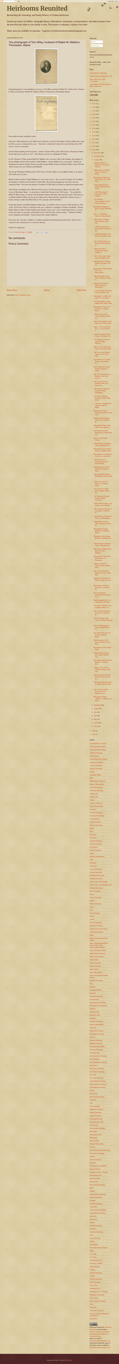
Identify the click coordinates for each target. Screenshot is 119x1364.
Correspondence (95, 819)
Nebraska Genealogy (96, 1050)
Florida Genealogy (95, 850)
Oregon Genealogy (96, 1116)
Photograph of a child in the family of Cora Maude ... (102, 297)
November (97, 156)
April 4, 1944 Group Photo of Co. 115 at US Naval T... (102, 329)
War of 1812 (94, 1285)
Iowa (91, 910)
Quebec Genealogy (96, 1160)
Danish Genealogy (95, 822)
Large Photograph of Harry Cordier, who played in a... (103, 335)
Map (91, 984)
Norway (92, 1090)
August (96, 708)
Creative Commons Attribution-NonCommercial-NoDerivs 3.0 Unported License (100, 1334)
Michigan (93, 1018)
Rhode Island (94, 1182)
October (96, 160)
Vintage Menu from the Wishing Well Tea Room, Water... (102, 187)
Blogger (69, 1360)
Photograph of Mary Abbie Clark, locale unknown (102, 426)
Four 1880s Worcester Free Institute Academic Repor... (102, 635)
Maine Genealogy (95, 966)
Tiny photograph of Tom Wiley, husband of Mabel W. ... (102, 278)
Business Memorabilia (97, 784)
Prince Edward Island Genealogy (100, 1150)
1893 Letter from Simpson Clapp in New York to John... (102, 354)
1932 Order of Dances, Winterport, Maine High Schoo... (102, 398)
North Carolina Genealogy (98, 1084)
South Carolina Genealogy (98, 1210)
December (97, 153)
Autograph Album (95, 775)
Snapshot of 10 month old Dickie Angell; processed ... (102, 580)
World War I (94, 1319)
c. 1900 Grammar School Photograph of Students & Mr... (102, 229)
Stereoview (93, 1216)
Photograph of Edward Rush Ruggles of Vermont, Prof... (103, 662)
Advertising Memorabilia (97, 746)
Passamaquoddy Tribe (96, 1122)
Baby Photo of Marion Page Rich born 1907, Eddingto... (102, 551)
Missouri (92, 1037)
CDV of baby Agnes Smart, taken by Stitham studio (102, 257)
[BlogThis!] (42, 232)
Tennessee (93, 1229)
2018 (94, 121)
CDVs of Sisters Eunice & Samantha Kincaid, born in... (102, 243)
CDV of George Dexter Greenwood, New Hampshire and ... (101, 691)
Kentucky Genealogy (96, 926)
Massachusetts (94, 999)
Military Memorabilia (96, 1024)
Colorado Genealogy (96, 812)
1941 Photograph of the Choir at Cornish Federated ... (103, 620)
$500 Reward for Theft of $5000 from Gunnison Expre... (102, 469)
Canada (92, 800)
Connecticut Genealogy (97, 816)
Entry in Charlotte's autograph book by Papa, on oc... (102, 595)
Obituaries (93, 1100)
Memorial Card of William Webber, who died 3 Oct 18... (102, 263)
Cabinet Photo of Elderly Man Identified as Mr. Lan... (101, 221)
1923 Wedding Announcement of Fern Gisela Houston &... (102, 201)
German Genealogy (96, 872)
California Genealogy (96, 790)
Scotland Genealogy (96, 1204)
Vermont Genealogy (96, 1273)
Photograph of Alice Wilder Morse (102, 648)
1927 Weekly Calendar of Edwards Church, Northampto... (102, 391)
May (95, 719)
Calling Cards (94, 797)
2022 (94, 107)
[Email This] (41, 232)
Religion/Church (95, 1169)
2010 (94, 150)
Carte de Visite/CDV (96, 803)
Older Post (81, 290)
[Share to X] (44, 232)
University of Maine (96, 1263)
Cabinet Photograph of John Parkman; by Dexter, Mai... (103, 322)
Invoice (92, 907)
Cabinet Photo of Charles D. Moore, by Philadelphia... (103, 517)
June (95, 716)
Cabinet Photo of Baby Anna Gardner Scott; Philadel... (103, 504)
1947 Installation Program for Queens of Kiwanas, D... (102, 613)
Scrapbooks (93, 1207)
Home (47, 290)
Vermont (92, 1270)
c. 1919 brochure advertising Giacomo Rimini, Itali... (103, 291)
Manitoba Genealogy (96, 980)
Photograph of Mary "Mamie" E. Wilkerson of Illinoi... (102, 699)
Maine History (94, 969)
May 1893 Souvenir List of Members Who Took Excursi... (102, 376)
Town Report (94, 1244)
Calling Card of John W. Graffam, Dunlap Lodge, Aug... (102, 669)
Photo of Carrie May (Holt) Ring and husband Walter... (103, 348)
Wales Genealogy (95, 1282)
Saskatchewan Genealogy (98, 1194)
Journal (92, 919)
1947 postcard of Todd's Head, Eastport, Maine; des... (102, 491)
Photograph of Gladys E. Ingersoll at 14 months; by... (102, 587)
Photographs (93, 1138)
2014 (94, 135)
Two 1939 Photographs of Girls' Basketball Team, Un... (102, 627)
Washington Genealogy (97, 1295)
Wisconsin (93, 1307)
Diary (91, 831)
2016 (94, 128)
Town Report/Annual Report (99, 1248)
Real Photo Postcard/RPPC (98, 1166)
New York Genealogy (96, 1078)
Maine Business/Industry (97, 953)
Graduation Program (96, 878)
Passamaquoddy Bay (96, 1119)
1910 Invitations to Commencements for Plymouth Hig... (101, 461)
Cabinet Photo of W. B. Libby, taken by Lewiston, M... (102, 523)
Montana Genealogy (96, 1043)
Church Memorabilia (96, 806)
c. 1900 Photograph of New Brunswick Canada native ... (102, 236)
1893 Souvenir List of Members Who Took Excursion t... (101, 383)
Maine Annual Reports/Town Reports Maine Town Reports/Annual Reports (99, 945)
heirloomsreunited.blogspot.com (100, 1341)
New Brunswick (95, 1053)
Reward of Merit (95, 1178)
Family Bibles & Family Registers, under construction (101, 85)
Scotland (92, 1200)
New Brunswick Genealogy (98, 1056)
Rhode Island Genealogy (97, 1185)
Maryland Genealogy (96, 996)
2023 (94, 104)
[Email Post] (37, 232)
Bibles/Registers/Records (97, 781)
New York (93, 1075)
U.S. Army (93, 1254)
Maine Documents (95, 963)
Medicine (93, 1009)
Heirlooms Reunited (37, 8)
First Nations (94, 847)
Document (93, 834)
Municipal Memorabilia (97, 1046)
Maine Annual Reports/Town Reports (99, 939)
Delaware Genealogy (96, 825)
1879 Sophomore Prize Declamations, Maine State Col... (103, 433)
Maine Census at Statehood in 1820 (101, 76)
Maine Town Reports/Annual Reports (99, 976)
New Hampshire (95, 1059)
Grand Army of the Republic (99, 882)
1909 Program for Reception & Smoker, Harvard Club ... (103, 684)
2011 (94, 146)
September (97, 705)
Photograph (93, 1131)
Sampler (92, 1191)
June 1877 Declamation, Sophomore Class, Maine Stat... (102, 573)
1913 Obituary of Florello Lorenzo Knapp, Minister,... (102, 341)
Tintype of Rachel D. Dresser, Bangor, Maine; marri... (102, 565)
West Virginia (94, 1298)
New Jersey (93, 1065)
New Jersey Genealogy (97, 1068)
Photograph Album (96, 1134)
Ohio (91, 1103)
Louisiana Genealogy (96, 932)
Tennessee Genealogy (96, 1232)
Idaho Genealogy (95, 891)
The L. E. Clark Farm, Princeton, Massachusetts (102, 215)
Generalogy (93, 866)
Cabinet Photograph (96, 787)
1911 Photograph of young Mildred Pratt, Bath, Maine (103, 302)
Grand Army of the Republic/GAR (101, 885)
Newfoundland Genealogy (98, 1081)
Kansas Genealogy (95, 922)
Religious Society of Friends (99, 1172)
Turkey (92, 1251)
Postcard (92, 1147)
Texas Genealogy (95, 1238)
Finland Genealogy (96, 844)
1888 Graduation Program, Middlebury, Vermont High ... (103, 476)
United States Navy (96, 1260)
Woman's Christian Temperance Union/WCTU (100, 1315)
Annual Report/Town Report (99, 759)
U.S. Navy (93, 1257)
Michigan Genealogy (96, 1021)
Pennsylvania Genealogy (97, 1128)
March (96, 726)
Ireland (92, 916)
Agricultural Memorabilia (98, 750)
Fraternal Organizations (97, 856)
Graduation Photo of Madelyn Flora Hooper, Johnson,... (102, 165)
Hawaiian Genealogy (96, 888)
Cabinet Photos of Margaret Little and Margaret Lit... (102, 444)
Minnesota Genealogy (96, 1031)
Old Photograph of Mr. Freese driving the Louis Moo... (102, 642)
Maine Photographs (96, 972)
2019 (94, 118)
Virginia (92, 1276)
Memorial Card (94, 1012)
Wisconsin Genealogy (96, 1310)
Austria (92, 772)
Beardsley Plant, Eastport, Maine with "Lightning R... (102, 420)
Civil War (93, 809)
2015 (94, 132)
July (95, 712)
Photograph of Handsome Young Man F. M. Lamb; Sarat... (102, 179)
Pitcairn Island (94, 1141)
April (96, 723)
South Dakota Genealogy (97, 1213)
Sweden (92, 1222)
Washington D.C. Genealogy (99, 1291)
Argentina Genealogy (96, 762)
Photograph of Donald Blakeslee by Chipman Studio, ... (101, 531)
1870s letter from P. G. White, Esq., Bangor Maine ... (101, 483)
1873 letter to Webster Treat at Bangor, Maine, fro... (102, 606)
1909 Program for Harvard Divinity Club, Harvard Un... (102, 677)
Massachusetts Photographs (98, 1005)
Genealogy (93, 863)
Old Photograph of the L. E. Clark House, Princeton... (102, 601)
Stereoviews (93, 1219)
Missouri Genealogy (96, 1040)
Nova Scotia (93, 1094)
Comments (95, 45)
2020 (94, 114)
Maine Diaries (94, 960)
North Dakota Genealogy (97, 1087)
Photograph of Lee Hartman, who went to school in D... (103, 455)
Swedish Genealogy (96, 1225)
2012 (94, 143)
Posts (94, 42)
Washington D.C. (95, 1288)
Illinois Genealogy (95, 897)
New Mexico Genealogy (97, 1072)
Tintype (92, 1241)
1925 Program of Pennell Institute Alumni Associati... (102, 498)
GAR (91, 860)
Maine (92, 935)
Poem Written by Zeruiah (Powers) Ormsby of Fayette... (102, 369)
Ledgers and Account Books (99, 929)
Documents (93, 838)
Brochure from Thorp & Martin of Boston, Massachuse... (101, 285)
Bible (91, 778)
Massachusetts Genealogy (98, 1002)
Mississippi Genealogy (97, 1034)
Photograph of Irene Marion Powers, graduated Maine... (103, 450)
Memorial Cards (95, 1015)
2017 (94, 125)
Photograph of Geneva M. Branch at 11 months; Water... (102, 309)
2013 (94, 139)
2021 (94, 111)
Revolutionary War (96, 1175)
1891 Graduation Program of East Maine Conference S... (103, 511)
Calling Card (94, 794)
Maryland (93, 993)
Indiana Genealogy (96, 904)
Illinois (92, 894)
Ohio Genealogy (95, 1106)
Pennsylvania (94, 1125)
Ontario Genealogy (96, 1112)
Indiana (92, 900)
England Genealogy (96, 841)
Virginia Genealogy (96, 1279)
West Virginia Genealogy (98, 1301)
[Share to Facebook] (46, 232)
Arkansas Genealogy (96, 768)
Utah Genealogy (95, 1266)
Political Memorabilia (96, 1144)
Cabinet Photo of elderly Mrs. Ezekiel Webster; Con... (101, 655)
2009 (94, 731)
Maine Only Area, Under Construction (97, 80)
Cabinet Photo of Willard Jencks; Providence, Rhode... (102, 172)
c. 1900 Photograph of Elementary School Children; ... (101, 194)
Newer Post (12, 290)
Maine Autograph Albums (98, 950)
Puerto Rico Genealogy (97, 1153)
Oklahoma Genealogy (96, 1109)
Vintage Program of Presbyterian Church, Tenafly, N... (101, 250)
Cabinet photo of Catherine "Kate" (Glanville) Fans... (102, 544)
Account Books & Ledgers (98, 743)
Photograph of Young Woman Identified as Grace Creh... (103, 413)
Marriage (92, 987)
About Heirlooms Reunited (98, 73)
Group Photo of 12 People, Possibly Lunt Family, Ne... (102, 361)
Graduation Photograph (97, 875)
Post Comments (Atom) (23, 295)
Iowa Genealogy (95, 913)
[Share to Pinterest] (47, 232)
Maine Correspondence (97, 956)
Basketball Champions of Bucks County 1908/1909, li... (103, 209)
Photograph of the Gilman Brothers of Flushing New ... (102, 538)
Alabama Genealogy (96, 753)
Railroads (93, 1163)
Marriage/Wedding (95, 990)
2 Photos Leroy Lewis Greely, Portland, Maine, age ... (102, 316)
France (92, 853)
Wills (91, 1304)
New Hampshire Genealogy (98, 1062)
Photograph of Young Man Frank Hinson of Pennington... (102, 558)
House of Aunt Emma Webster (100, 439)
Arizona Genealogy (96, 765)
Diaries (92, 828)
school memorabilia (96, 1197)
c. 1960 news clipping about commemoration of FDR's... (102, 405)
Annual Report (94, 756)
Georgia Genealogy (96, 869)
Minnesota (93, 1028)
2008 (94, 734)
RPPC (91, 1188)
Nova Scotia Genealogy (97, 1097)
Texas (91, 1235)
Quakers (92, 1156)
